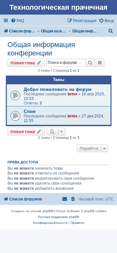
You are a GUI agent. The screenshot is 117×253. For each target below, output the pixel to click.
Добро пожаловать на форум (57, 89)
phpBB (48, 211)
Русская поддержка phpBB (58, 217)
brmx (72, 94)
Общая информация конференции (41, 49)
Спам (29, 111)
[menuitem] (17, 21)
